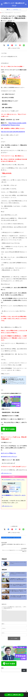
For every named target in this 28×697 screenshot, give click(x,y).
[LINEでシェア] (24, 45)
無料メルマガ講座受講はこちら (14, 9)
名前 (3, 623)
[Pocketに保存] (20, 45)
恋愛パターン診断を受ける (13, 694)
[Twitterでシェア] (4, 45)
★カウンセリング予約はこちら (8, 453)
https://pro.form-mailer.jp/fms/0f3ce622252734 (13, 131)
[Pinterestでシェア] (12, 45)
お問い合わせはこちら (6, 473)
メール (3, 628)
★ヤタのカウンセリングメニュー (9, 456)
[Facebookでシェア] (8, 45)
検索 (2, 668)
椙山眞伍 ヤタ (11, 20)
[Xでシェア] (4, 529)
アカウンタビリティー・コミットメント (11, 537)
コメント (4, 610)
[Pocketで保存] (19, 529)
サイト (3, 632)
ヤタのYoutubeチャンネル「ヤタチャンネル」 (14, 479)
